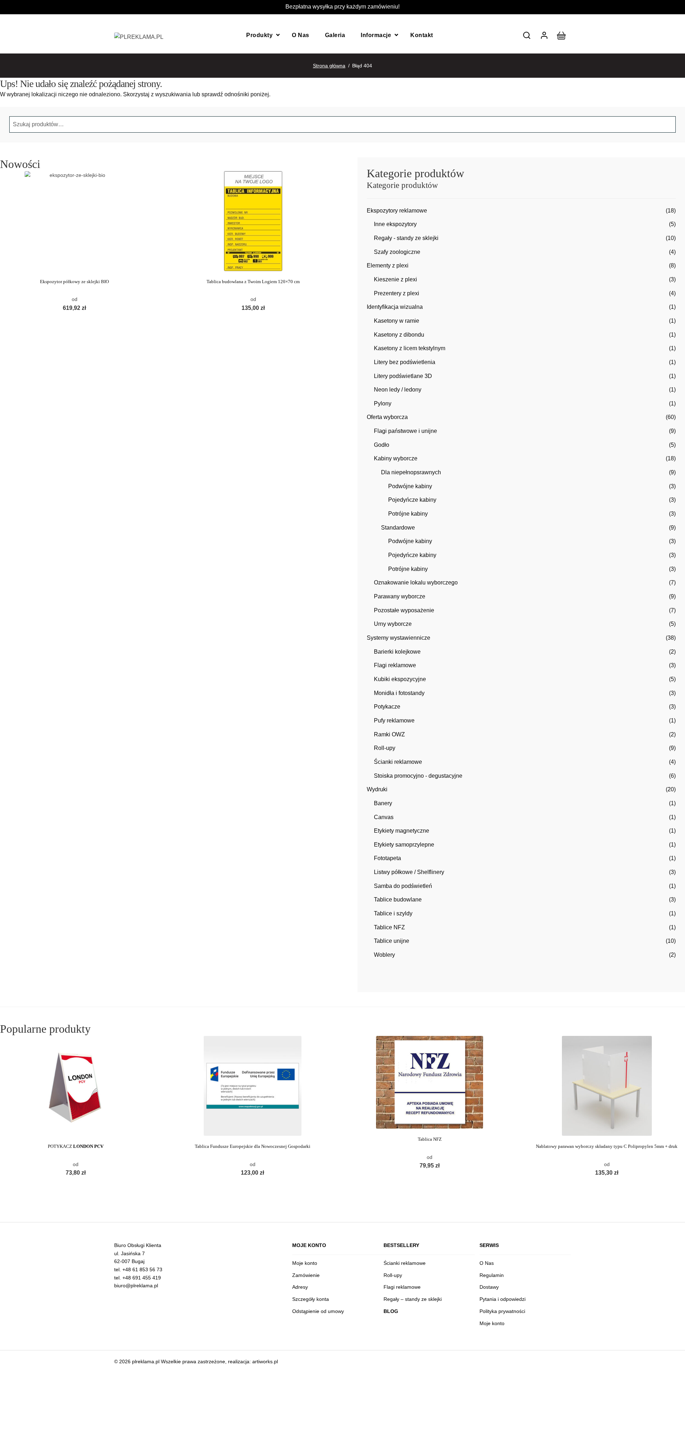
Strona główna (329, 65)
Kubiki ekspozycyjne (400, 679)
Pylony (382, 403)
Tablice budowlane (398, 899)
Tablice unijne (391, 941)
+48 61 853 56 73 (142, 1269)
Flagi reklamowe (395, 665)
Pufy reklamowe (394, 720)
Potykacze (387, 707)
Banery (383, 803)
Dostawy (489, 1287)
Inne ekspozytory (395, 224)
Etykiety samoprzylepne (404, 845)
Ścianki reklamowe (398, 762)
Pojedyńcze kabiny (412, 500)
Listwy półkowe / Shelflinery (409, 872)
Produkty (259, 35)
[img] (527, 35)
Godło (381, 445)
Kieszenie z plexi (395, 279)
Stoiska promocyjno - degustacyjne (418, 776)
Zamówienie (306, 1275)
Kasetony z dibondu (399, 335)
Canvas (384, 817)
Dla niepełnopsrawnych (411, 472)
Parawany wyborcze (399, 596)
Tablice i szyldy (393, 913)
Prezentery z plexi (396, 293)
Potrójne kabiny (408, 514)
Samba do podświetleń (403, 886)
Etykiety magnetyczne (401, 831)
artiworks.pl (265, 1361)
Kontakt (421, 35)
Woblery (384, 955)
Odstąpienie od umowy (318, 1311)
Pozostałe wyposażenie (404, 610)
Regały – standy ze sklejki (413, 1299)
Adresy (300, 1287)
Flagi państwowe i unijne (405, 431)
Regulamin (492, 1275)
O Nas (300, 35)
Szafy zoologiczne (397, 252)
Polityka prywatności (502, 1311)
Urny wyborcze (393, 624)
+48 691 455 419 (141, 1278)
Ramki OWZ (389, 734)
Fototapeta (387, 858)
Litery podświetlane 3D (403, 376)
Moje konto (304, 1263)
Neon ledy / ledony (397, 390)
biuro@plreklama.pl (136, 1285)
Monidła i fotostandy (399, 693)
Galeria (335, 35)
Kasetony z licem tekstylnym (409, 348)
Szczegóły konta (310, 1299)
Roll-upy (384, 748)
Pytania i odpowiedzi (503, 1299)
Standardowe (398, 528)
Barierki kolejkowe (397, 652)
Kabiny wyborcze (395, 458)
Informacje (376, 35)
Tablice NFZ (389, 927)
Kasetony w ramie (396, 321)
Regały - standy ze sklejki (406, 238)
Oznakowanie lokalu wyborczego (416, 582)
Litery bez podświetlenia (404, 362)
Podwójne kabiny (410, 486)
